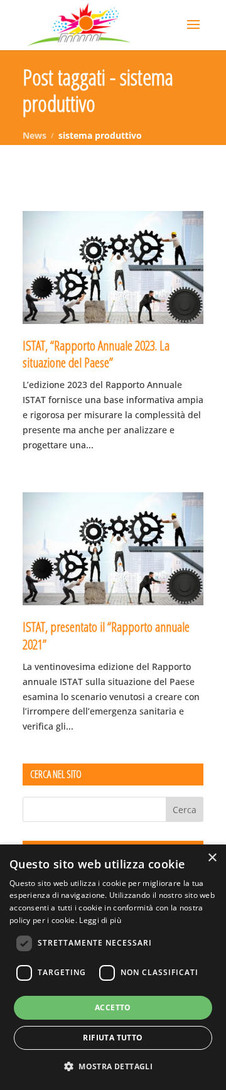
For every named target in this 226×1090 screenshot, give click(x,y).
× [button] (212, 858)
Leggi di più (100, 920)
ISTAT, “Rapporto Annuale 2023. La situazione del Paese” (96, 354)
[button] (113, 1067)
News (34, 135)
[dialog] (113, 967)
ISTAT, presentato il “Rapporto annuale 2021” (106, 635)
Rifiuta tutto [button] (113, 1037)
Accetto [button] (113, 1007)
